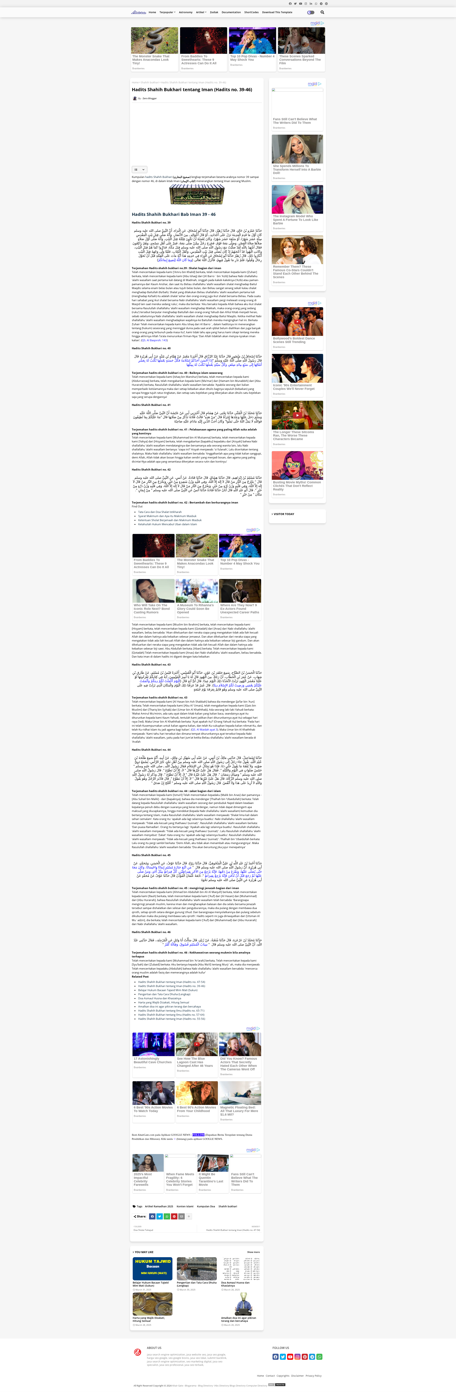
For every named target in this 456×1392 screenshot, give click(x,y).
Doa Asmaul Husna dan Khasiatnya (159, 998)
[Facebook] (152, 1216)
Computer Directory (256, 1385)
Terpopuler (166, 12)
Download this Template (277, 12)
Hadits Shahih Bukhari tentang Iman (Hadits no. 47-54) (171, 982)
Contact (270, 1375)
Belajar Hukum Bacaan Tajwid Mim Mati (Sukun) (167, 990)
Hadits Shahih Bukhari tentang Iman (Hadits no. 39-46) (171, 986)
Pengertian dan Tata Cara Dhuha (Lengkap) (164, 994)
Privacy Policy (314, 1375)
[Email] (181, 1216)
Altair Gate (177, 1385)
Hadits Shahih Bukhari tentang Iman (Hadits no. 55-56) (171, 1018)
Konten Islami (185, 1206)
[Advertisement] (198, 138)
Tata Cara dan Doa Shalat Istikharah (160, 512)
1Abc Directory (221, 1385)
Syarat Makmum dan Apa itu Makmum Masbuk (167, 516)
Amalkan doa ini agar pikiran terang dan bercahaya (169, 1006)
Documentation (231, 12)
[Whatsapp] (167, 1216)
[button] (139, 169)
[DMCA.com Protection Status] (277, 1385)
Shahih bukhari (150, 82)
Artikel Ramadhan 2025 (159, 1206)
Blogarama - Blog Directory (199, 1385)
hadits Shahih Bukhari (158, 177)
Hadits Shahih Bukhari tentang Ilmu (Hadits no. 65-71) (171, 1010)
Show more (253, 1252)
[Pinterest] (174, 1216)
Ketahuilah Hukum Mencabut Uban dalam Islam (167, 524)
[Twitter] (159, 1216)
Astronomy (186, 12)
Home (152, 12)
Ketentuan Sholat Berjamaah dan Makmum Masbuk (170, 520)
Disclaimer (297, 1375)
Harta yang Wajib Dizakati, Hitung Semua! (163, 1002)
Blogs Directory (238, 1385)
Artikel (200, 12)
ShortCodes (251, 12)
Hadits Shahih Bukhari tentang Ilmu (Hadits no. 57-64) (171, 1014)
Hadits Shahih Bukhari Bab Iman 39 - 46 (174, 214)
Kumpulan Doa (206, 1206)
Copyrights (283, 1375)
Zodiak (214, 12)
